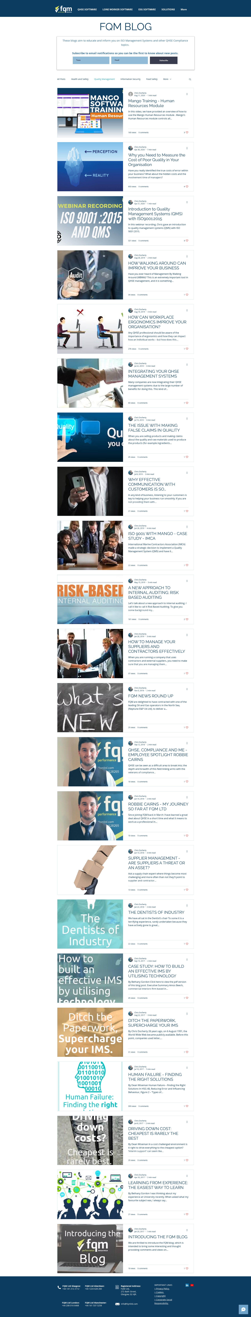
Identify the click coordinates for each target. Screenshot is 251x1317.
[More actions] (188, 94)
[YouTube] (192, 1285)
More (165, 79)
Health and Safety (79, 79)
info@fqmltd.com (129, 1303)
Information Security (130, 79)
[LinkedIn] (187, 1285)
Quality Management (104, 79)
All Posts (61, 79)
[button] (190, 79)
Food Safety (151, 79)
